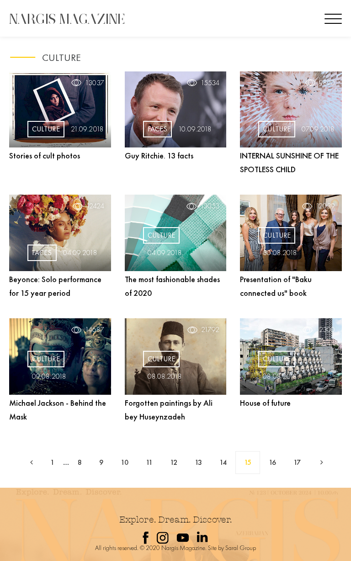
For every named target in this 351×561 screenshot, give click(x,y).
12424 (95, 206)
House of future (265, 403)
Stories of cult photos (44, 155)
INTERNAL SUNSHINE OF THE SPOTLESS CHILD (289, 162)
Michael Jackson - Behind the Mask (57, 410)
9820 (327, 82)
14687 (94, 329)
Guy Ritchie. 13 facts (159, 155)
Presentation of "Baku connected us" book (276, 286)
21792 (210, 329)
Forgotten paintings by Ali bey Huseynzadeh (169, 410)
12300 (325, 329)
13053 (209, 206)
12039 (325, 206)
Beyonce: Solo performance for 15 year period (55, 286)
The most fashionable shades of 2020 (172, 286)
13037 (94, 82)
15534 (210, 82)
